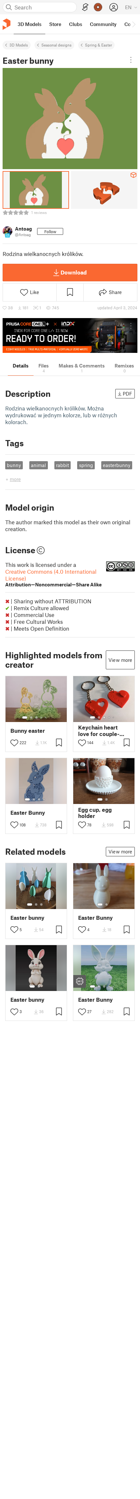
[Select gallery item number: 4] (41, 717)
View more (120, 660)
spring (86, 465)
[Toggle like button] (14, 743)
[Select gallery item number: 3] (36, 717)
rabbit (62, 465)
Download (74, 272)
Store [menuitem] (55, 24)
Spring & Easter (98, 45)
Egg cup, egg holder (95, 813)
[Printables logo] (6, 24)
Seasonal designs (56, 45)
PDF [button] (127, 393)
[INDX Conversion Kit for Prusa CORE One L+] (70, 335)
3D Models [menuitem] (29, 24)
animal (38, 465)
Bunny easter (27, 731)
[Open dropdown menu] (130, 60)
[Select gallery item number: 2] (31, 717)
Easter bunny (27, 918)
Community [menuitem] (103, 24)
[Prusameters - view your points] (98, 7)
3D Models (18, 45)
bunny (14, 465)
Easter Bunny (27, 813)
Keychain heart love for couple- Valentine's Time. (100, 730)
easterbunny (116, 465)
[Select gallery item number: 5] (46, 717)
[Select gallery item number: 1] (24, 717)
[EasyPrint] (85, 7)
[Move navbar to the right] (133, 24)
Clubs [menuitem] (75, 24)
